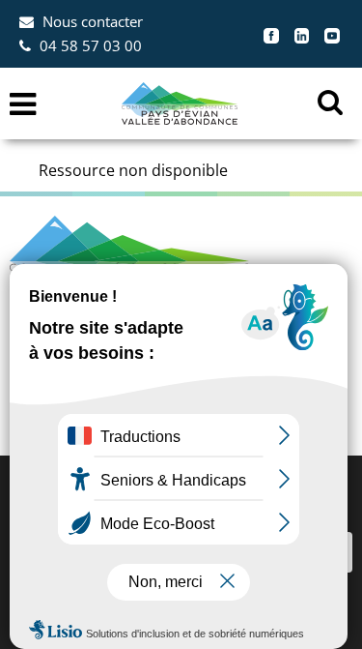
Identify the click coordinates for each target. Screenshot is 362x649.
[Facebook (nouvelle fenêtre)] (271, 34)
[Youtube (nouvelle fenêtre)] (332, 34)
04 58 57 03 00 (91, 45)
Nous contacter (92, 21)
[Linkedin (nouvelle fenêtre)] (302, 34)
